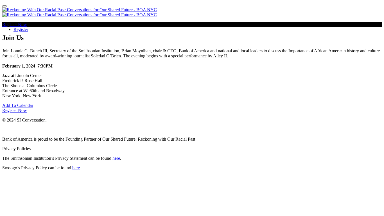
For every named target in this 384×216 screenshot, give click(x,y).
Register (20, 29)
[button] (14, 24)
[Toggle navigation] (4, 6)
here (116, 158)
